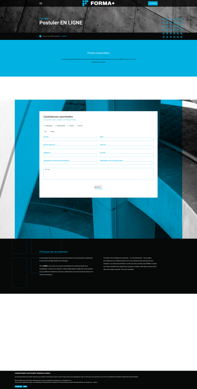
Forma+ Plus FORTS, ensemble (51, 36)
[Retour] (40, 36)
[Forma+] (98, 3)
